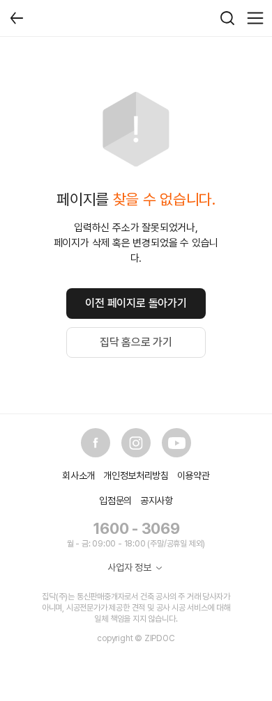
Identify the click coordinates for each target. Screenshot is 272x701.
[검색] (227, 18)
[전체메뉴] (255, 18)
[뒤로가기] (17, 18)
